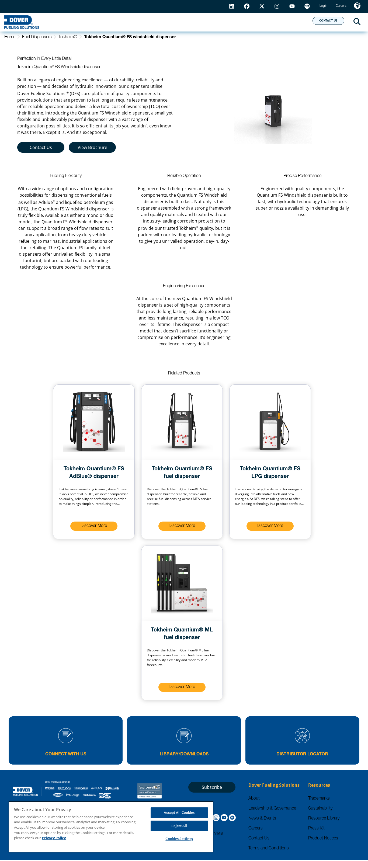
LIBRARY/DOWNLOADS (184, 754)
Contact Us (41, 147)
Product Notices (323, 838)
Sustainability (320, 809)
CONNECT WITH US (65, 754)
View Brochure (92, 147)
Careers (255, 829)
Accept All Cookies (179, 812)
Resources (184, 22)
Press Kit (316, 829)
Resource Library (323, 819)
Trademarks (319, 799)
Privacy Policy (54, 837)
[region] (111, 826)
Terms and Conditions (268, 848)
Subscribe (212, 787)
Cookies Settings (179, 838)
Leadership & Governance (272, 809)
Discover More (94, 526)
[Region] (357, 6)
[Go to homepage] (21, 22)
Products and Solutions (122, 22)
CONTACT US (328, 21)
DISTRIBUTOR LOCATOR (302, 754)
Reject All (179, 825)
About (288, 22)
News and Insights (239, 22)
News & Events (262, 819)
